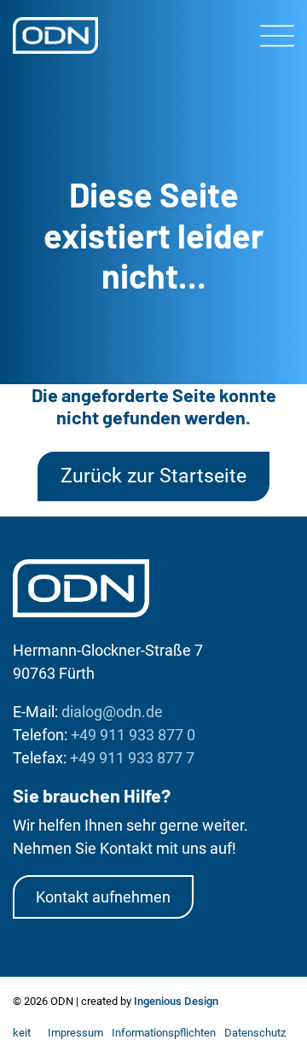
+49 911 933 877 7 (132, 758)
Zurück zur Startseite (153, 475)
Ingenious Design (176, 1001)
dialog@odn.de (112, 712)
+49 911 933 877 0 (133, 735)
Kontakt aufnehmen (103, 897)
